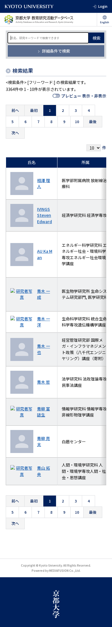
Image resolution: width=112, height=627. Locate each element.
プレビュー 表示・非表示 (83, 96)
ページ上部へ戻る (102, 567)
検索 (96, 38)
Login (102, 6)
